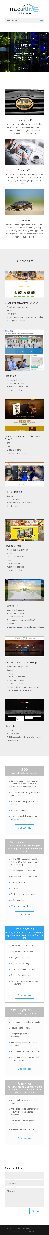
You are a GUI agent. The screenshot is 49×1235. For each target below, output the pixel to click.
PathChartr (11, 605)
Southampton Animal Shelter (21, 302)
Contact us (24, 827)
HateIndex (10, 726)
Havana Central (13, 545)
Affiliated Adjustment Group (21, 662)
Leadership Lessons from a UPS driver (23, 437)
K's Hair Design (13, 491)
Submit (36, 1211)
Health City (11, 375)
